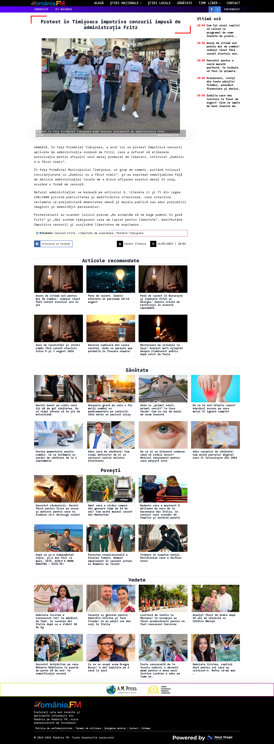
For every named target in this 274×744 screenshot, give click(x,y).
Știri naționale (124, 3)
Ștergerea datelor (115, 728)
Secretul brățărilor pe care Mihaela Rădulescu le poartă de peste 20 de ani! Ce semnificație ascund (57, 669)
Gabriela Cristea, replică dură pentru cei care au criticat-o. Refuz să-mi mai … (214, 669)
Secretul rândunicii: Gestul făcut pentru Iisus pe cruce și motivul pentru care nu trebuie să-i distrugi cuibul (58, 510)
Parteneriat (232, 9)
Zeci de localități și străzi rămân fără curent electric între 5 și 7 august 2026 (58, 348)
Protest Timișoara (130, 233)
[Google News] (218, 9)
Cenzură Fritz (65, 233)
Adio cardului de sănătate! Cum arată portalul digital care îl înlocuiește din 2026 (215, 454)
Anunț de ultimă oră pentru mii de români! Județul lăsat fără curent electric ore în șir (58, 300)
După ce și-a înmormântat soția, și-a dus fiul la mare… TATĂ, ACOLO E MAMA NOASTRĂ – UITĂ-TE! (55, 559)
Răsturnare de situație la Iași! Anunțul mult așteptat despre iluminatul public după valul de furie (161, 350)
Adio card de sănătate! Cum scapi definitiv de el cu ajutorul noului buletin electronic (108, 456)
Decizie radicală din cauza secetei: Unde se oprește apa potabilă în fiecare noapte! (110, 348)
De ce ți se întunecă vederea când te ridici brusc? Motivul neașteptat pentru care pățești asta (162, 456)
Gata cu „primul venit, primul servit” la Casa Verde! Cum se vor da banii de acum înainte (161, 410)
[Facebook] (212, 9)
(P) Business (63, 9)
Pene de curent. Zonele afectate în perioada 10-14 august (108, 298)
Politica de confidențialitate (54, 728)
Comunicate (41, 9)
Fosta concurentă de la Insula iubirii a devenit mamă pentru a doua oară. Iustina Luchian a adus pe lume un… (160, 670)
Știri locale (159, 3)
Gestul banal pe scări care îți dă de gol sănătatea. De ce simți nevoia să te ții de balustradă (58, 410)
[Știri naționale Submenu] (142, 3)
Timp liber (208, 3)
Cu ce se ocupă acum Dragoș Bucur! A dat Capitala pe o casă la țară (108, 667)
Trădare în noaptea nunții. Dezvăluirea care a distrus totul (160, 557)
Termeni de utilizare (88, 728)
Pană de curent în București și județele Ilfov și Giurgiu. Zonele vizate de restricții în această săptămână (161, 302)
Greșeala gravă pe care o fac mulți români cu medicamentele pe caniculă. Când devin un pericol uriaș (110, 410)
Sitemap (145, 728)
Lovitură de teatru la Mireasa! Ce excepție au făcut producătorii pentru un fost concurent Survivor (162, 620)
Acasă (99, 3)
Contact (233, 3)
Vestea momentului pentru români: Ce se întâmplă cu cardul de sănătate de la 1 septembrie (56, 456)
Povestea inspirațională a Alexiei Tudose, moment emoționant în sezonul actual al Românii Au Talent (110, 559)
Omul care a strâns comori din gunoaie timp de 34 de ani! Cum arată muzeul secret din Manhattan (110, 510)
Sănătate (184, 3)
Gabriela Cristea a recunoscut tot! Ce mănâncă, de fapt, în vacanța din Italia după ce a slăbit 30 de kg (57, 621)
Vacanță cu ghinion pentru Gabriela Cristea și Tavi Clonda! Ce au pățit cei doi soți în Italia (109, 620)
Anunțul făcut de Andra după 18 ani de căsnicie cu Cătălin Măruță (214, 618)
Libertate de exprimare (95, 233)
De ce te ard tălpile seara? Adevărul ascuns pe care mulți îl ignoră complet (214, 408)
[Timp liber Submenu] (221, 3)
